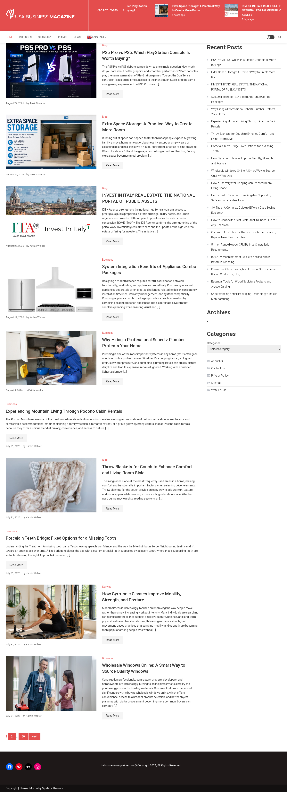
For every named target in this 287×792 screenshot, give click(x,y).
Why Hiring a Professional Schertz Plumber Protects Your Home (243, 112)
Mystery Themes (52, 788)
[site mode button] (271, 37)
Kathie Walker (37, 245)
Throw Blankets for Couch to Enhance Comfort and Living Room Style (243, 136)
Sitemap (216, 382)
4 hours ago (171, 15)
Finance (62, 37)
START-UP (44, 37)
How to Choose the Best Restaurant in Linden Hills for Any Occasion (243, 222)
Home (9, 37)
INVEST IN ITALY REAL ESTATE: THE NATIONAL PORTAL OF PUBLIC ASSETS (258, 10)
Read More (112, 94)
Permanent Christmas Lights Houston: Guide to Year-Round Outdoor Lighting (243, 272)
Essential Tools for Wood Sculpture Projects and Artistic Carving (241, 284)
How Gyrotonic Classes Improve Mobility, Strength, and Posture (242, 161)
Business (25, 37)
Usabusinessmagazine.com (117, 765)
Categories (213, 343)
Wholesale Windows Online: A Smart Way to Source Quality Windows (243, 173)
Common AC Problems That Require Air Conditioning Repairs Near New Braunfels (243, 235)
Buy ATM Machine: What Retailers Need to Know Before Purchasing (240, 259)
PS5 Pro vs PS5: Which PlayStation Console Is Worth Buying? (243, 62)
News (77, 37)
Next (34, 736)
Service (106, 586)
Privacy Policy (220, 375)
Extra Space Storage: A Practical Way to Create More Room (243, 75)
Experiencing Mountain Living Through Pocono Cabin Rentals (64, 411)
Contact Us (218, 368)
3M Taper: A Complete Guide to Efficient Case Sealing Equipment (243, 210)
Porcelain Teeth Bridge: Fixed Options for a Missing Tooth (61, 538)
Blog (105, 45)
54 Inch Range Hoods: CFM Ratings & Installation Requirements (241, 247)
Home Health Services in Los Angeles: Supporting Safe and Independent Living (241, 198)
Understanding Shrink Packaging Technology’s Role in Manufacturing (244, 296)
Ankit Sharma (37, 103)
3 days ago (241, 19)
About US (217, 361)
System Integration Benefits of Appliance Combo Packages (241, 99)
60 (23, 736)
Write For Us (218, 390)
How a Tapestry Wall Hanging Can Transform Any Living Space (241, 185)
